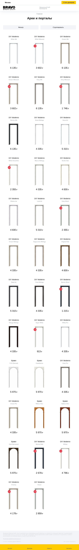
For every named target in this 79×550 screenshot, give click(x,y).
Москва (8, 2)
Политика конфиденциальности (12, 538)
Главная (39, 14)
